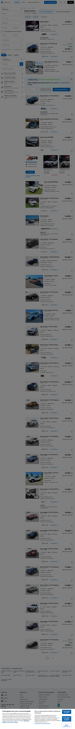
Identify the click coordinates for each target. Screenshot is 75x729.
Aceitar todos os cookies (66, 712)
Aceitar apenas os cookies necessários (66, 719)
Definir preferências (67, 725)
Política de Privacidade (12, 722)
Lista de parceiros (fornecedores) (42, 723)
